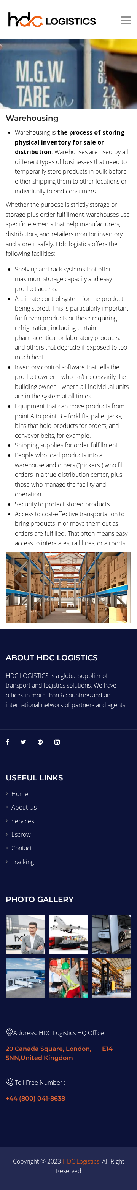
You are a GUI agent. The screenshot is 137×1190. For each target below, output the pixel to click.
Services (22, 821)
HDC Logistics (80, 1161)
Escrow (21, 834)
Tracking (22, 862)
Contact (21, 848)
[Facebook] (7, 742)
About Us (24, 807)
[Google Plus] (40, 742)
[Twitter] (23, 742)
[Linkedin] (57, 742)
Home (19, 794)
